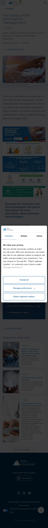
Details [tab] (24, 236)
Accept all (24, 280)
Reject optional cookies (24, 296)
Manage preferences (22, 288)
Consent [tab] (9, 236)
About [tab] (39, 236)
